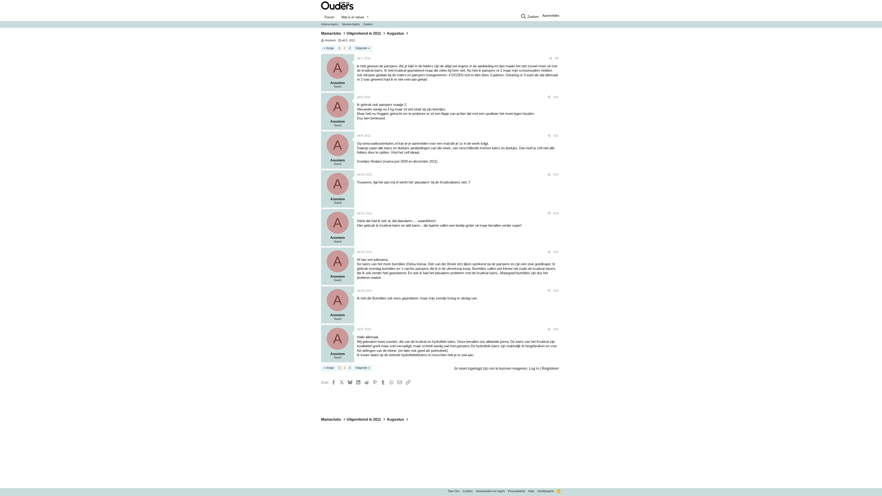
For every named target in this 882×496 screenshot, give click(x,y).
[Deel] (551, 58)
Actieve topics (329, 24)
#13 (556, 213)
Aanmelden (550, 15)
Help (531, 491)
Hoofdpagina (545, 491)
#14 (556, 252)
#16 (556, 329)
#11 (556, 135)
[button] (367, 17)
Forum (329, 17)
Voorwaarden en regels (490, 491)
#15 (556, 290)
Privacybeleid (516, 491)
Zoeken (368, 24)
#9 (556, 58)
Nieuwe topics (351, 24)
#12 (556, 174)
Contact (467, 491)
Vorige (330, 48)
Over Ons (454, 491)
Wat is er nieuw (352, 17)
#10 (556, 97)
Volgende (361, 48)
